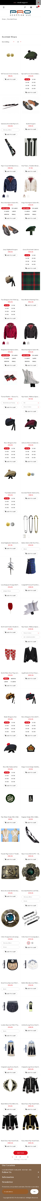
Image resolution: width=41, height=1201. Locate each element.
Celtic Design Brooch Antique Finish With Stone (15, 937)
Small (14, 214)
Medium (6, 214)
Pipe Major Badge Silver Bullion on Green (13, 817)
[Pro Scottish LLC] (20, 13)
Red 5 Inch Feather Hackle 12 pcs (11, 627)
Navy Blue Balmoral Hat (10, 767)
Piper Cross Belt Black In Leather (11, 166)
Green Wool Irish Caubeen (31, 249)
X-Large (6, 211)
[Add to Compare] (17, 48)
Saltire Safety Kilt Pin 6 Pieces (30, 543)
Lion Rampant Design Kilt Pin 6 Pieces (13, 585)
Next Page (20, 1153)
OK (34, 1191)
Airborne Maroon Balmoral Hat (31, 443)
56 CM (33, 82)
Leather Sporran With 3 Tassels (11, 1025)
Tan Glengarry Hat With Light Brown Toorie (14, 300)
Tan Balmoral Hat (10, 493)
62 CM (27, 88)
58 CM (27, 85)
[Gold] (32, 942)
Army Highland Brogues (10, 249)
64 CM (33, 88)
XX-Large (15, 208)
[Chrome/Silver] (28, 942)
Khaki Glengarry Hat (10, 717)
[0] (37, 7)
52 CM (33, 79)
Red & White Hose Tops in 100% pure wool (14, 673)
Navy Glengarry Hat (10, 443)
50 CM (27, 79)
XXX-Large (5, 208)
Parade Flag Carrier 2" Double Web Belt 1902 (14, 854)
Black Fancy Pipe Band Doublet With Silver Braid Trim (17, 1141)
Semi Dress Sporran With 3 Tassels (12, 983)
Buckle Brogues (31, 124)
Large (14, 211)
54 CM (27, 82)
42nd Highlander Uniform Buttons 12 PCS (14, 543)
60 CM (33, 85)
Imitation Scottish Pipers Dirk (10, 124)
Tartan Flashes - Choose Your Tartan (12, 396)
